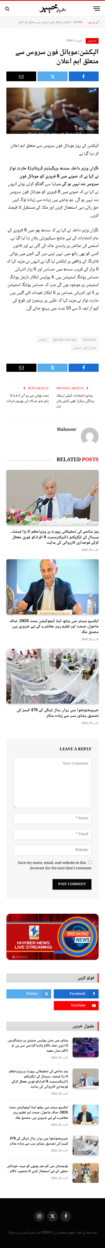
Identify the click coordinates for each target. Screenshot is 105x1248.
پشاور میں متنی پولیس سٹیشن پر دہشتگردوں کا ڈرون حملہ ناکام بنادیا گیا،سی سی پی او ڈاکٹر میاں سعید (37, 1046)
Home (78, 22)
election (89, 340)
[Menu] (96, 8)
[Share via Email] (21, 76)
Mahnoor (66, 430)
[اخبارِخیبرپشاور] (52, 8)
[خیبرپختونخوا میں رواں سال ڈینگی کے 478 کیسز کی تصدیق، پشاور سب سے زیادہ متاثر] (52, 676)
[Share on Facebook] (84, 76)
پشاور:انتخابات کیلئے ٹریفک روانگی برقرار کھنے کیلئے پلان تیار (75, 401)
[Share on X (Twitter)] (52, 76)
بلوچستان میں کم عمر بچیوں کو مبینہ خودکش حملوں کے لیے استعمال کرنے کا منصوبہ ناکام (37, 1168)
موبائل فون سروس (84, 348)
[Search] (7, 8)
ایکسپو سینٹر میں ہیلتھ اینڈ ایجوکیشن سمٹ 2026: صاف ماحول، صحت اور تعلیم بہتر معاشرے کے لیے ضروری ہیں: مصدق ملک (54, 627)
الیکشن (42, 340)
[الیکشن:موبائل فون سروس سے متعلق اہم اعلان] (52, 111)
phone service (64, 340)
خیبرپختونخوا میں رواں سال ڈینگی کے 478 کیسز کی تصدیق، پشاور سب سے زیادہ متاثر (58, 713)
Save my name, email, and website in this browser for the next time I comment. (54, 866)
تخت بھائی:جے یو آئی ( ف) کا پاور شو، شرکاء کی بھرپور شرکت (27, 398)
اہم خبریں (92, 41)
